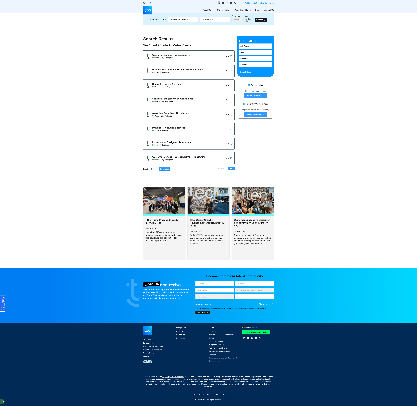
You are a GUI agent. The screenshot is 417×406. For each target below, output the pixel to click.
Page (145, 169)
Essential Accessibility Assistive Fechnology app (147, 361)
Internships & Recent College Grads (223, 358)
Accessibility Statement (152, 349)
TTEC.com (147, 340)
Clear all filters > (246, 72)
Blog (257, 10)
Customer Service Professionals (221, 335)
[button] (226, 56)
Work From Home (243, 10)
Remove (272, 304)
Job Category (246, 46)
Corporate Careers (216, 344)
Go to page (164, 169)
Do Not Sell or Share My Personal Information (208, 395)
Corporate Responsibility (153, 346)
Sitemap (146, 356)
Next (231, 168)
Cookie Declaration (150, 353)
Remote (243, 64)
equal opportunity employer (173, 377)
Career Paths (223, 10)
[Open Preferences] (2, 401)
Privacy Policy (148, 343)
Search (259, 19)
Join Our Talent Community (263, 3)
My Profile (246, 3)
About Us (207, 10)
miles (248, 19)
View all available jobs (255, 96)
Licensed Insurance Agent (219, 351)
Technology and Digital (218, 348)
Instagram (227, 3)
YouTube (231, 3)
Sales (211, 338)
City (242, 52)
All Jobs (212, 331)
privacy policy (234, 308)
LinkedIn (219, 3)
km (247, 21)
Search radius (237, 16)
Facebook (223, 3)
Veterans (212, 354)
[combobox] (215, 19)
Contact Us (269, 10)
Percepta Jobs (215, 361)
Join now (201, 312)
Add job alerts (203, 304)
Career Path (245, 58)
